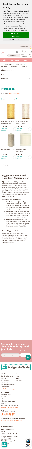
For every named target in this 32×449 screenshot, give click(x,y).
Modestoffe (5, 380)
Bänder (3, 397)
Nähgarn (4, 66)
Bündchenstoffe (6, 395)
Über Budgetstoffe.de (8, 429)
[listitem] (4, 60)
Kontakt (3, 431)
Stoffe (3, 60)
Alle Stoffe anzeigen (9, 389)
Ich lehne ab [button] (16, 36)
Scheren (3, 403)
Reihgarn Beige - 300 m (8, 149)
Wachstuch (20, 374)
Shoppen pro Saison (7, 384)
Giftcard (19, 381)
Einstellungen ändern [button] (16, 40)
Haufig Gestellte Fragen (9, 433)
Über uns (27, 45)
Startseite (8, 65)
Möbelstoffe (5, 387)
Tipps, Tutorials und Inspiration (12, 420)
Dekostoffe (4, 382)
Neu (17, 376)
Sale (25, 60)
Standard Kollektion (7, 376)
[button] (14, 129)
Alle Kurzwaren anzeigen (10, 407)
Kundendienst (24, 46)
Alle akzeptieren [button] (16, 34)
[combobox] (13, 55)
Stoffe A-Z (4, 378)
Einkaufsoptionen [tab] (8, 70)
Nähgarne (14, 66)
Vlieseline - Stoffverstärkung (10, 405)
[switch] (28, 446)
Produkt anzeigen (4, 129)
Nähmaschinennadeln (8, 401)
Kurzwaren (15, 60)
